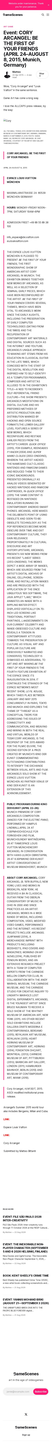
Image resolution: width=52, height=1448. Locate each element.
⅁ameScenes (13, 14)
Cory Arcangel (11, 1143)
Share (41, 74)
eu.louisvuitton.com (17, 241)
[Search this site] (43, 14)
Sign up (26, 1434)
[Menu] (47, 14)
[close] (48, 5)
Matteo (16, 71)
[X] (26, 1414)
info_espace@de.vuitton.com (23, 237)
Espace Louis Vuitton (15, 1127)
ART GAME (8, 26)
